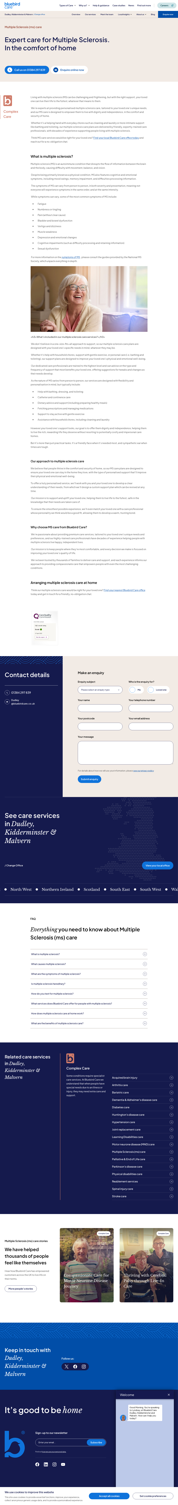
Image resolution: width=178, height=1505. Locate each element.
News (131, 5)
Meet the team (106, 14)
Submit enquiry (89, 779)
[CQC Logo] (42, 618)
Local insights (124, 14)
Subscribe (96, 1442)
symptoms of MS (71, 257)
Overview (76, 14)
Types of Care (66, 5)
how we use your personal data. (54, 1452)
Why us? (83, 5)
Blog (153, 14)
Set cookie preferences (153, 1495)
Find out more (144, 5)
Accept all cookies (109, 1495)
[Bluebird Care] (12, 7)
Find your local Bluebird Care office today (116, 137)
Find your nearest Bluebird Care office (124, 590)
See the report (40, 637)
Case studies (118, 5)
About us (140, 14)
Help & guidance (101, 5)
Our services (90, 14)
